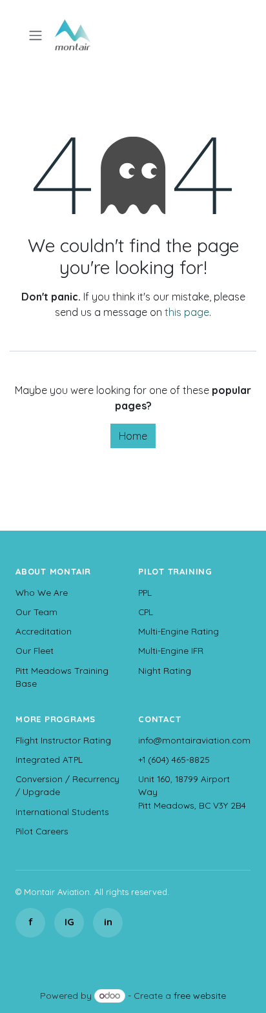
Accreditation (43, 630)
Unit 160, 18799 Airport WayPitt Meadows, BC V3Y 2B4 (192, 792)
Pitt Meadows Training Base (61, 677)
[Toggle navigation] (35, 34)
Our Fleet (34, 650)
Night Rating (164, 670)
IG (69, 922)
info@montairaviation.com (194, 739)
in (108, 922)
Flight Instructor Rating (63, 739)
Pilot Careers (41, 830)
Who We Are (41, 592)
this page (187, 312)
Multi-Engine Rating (178, 630)
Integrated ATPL (49, 759)
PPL (145, 592)
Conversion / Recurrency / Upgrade (67, 785)
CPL (145, 611)
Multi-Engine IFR (170, 650)
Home (133, 435)
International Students (62, 811)
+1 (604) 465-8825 (174, 759)
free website (200, 995)
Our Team (36, 611)
